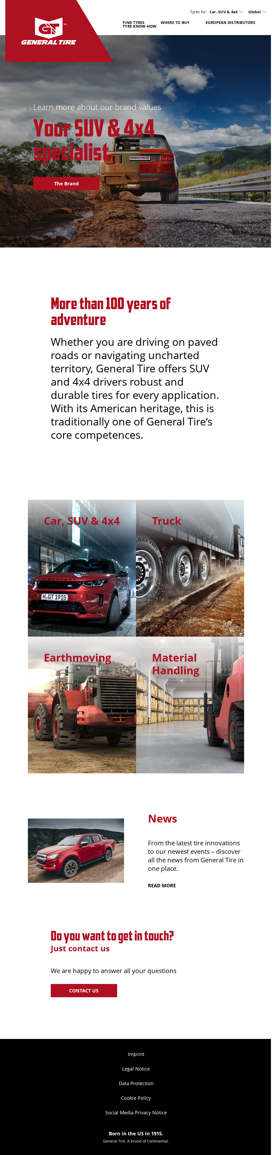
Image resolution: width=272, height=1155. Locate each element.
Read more (162, 885)
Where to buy (175, 22)
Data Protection (136, 1083)
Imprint (136, 1054)
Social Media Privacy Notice (136, 1112)
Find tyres (134, 22)
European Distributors (230, 22)
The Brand (66, 183)
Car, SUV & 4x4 (224, 12)
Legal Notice (136, 1069)
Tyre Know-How (139, 26)
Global (254, 11)
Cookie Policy (136, 1098)
